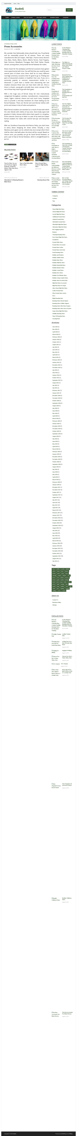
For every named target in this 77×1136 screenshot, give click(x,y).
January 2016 (55, 545)
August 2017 (55, 497)
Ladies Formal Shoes (57, 290)
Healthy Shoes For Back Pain (59, 280)
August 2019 (55, 436)
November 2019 (56, 428)
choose (66, 573)
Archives (54, 198)
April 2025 (55, 354)
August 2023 (55, 382)
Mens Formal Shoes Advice (59, 293)
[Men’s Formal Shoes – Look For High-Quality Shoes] (42, 157)
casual (58, 573)
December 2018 (56, 456)
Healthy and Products (58, 255)
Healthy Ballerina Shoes (58, 262)
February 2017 (56, 512)
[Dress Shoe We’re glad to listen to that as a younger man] (56, 669)
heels (58, 582)
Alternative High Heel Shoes (59, 227)
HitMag (70, 1133)
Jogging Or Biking (67, 650)
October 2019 (55, 431)
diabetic (64, 575)
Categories (55, 196)
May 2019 (54, 444)
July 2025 (54, 347)
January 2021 (55, 393)
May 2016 (54, 535)
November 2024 (56, 367)
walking (62, 588)
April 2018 (55, 477)
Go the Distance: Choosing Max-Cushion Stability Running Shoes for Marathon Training (67, 51)
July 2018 (54, 469)
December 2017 (56, 487)
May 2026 (54, 329)
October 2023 (55, 377)
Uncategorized (56, 318)
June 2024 (55, 372)
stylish (53, 588)
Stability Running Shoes (58, 313)
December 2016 (56, 517)
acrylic (62, 569)
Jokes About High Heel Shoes (59, 288)
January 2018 (55, 484)
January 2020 (55, 423)
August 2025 (55, 344)
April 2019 (55, 446)
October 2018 (55, 461)
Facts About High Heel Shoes (59, 237)
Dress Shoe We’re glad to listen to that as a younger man (67, 671)
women (59, 590)
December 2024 (56, 365)
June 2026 (55, 326)
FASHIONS (65, 17)
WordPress (64, 1133)
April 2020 (55, 416)
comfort (59, 575)
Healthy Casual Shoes (57, 270)
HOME (7, 17)
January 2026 (55, 339)
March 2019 (55, 449)
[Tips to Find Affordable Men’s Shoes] (27, 157)
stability (62, 586)
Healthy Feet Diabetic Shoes (59, 275)
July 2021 (54, 388)
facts (58, 577)
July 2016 (54, 530)
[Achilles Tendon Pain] (56, 634)
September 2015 (56, 556)
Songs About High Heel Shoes (59, 311)
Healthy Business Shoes (58, 267)
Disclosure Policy (56, 602)
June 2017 (55, 502)
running (62, 584)
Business (54, 232)
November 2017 (56, 489)
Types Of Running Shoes (58, 316)
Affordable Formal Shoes (10, 43)
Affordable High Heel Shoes (59, 224)
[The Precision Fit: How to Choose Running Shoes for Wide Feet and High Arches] (56, 118)
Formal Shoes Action (57, 247)
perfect (53, 584)
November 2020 (56, 398)
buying (53, 573)
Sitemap (54, 605)
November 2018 (56, 459)
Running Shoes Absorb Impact (60, 300)
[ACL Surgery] (56, 664)
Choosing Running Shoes (58, 234)
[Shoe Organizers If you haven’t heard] (56, 784)
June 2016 (55, 533)
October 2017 (55, 492)
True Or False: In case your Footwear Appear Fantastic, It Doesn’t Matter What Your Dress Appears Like (11, 166)
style (71, 586)
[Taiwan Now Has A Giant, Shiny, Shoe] (56, 656)
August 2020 (55, 405)
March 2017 (55, 510)
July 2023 (54, 385)
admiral (67, 569)
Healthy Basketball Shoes (58, 265)
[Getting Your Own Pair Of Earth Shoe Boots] (56, 641)
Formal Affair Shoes (57, 242)
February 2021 (56, 390)
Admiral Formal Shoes (58, 219)
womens (63, 590)
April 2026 (55, 331)
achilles (58, 569)
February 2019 (56, 451)
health (62, 579)
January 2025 (55, 362)
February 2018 (56, 482)
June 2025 (55, 349)
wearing (67, 588)
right (58, 584)
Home (15, 3)
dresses (53, 577)
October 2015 (55, 553)
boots (62, 571)
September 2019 (56, 433)
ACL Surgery (64, 663)
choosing (54, 575)
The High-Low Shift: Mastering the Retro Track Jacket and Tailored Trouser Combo (67, 65)
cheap (62, 573)
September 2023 (56, 380)
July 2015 (54, 561)
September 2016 (56, 525)
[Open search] (72, 17)
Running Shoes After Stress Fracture (61, 308)
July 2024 (54, 370)
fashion (62, 577)
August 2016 (55, 528)
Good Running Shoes (57, 252)
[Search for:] (60, 10)
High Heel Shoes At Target (59, 285)
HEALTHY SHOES (28, 17)
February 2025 (56, 360)
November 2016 (56, 520)
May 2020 (54, 413)
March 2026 (55, 334)
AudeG (19, 8)
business (66, 571)
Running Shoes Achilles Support (60, 303)
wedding (54, 590)
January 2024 (55, 375)
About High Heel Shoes (58, 209)
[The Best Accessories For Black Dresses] (56, 1012)
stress (67, 586)
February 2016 (56, 543)
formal (53, 579)
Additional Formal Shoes (58, 216)
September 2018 (56, 464)
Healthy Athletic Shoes (58, 257)
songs (58, 586)
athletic (54, 571)
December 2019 (56, 426)
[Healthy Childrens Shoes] (56, 898)
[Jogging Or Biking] (56, 650)
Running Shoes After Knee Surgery (61, 306)
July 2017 (54, 500)
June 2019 (55, 441)
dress (69, 575)
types (58, 588)
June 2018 (55, 472)
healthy (66, 579)
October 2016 (55, 523)
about (53, 569)
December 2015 (56, 548)
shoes (67, 584)
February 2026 (56, 337)
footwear (67, 577)
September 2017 (56, 495)
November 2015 (56, 551)
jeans (61, 582)
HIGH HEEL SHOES (41, 17)
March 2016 (55, 540)
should (53, 586)
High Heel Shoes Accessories (59, 283)
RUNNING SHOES (54, 17)
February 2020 (56, 421)
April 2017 (55, 507)
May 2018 (54, 474)
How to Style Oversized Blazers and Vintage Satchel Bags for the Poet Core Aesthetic (67, 181)
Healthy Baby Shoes (57, 260)
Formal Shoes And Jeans (58, 250)
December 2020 (56, 395)
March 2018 (55, 479)
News (53, 295)
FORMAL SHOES (15, 17)
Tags (53, 201)
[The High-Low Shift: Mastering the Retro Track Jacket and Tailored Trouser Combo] (56, 62)
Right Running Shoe (57, 298)
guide (58, 579)
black (58, 571)
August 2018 (55, 466)
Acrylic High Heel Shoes (58, 214)
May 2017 (54, 505)
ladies (65, 582)
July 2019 (54, 438)
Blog (18, 3)
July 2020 (54, 408)
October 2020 (55, 400)
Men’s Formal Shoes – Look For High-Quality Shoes (41, 164)
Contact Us (55, 599)
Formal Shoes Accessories (58, 244)
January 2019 (55, 454)
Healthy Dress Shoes (57, 272)
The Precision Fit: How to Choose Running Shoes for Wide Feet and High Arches (67, 121)
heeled (53, 582)
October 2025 (55, 342)
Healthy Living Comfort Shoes (60, 278)
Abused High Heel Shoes (58, 211)
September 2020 (56, 403)
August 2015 (55, 558)
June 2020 (55, 410)
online (69, 582)
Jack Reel (18, 49)
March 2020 (55, 418)
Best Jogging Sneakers (58, 229)
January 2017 (55, 515)
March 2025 (55, 357)
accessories (12, 144)
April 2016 (55, 538)
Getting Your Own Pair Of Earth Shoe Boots (67, 643)
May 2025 (54, 352)
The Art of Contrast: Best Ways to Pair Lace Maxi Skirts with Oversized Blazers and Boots (67, 134)
